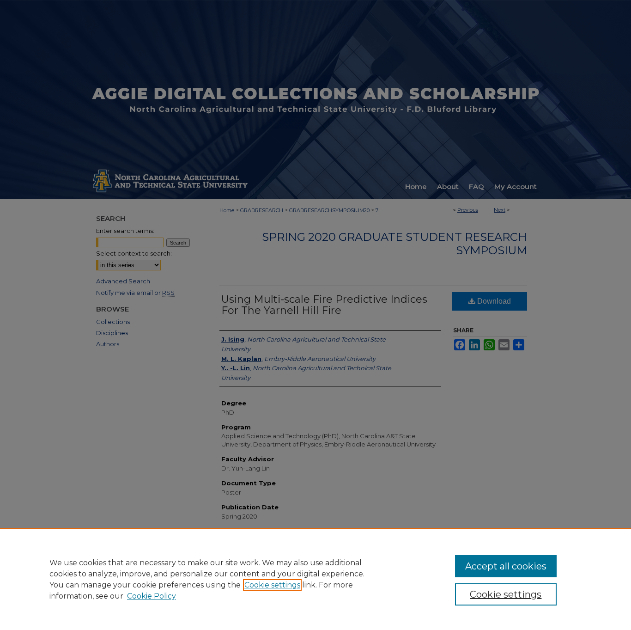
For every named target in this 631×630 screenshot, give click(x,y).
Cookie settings (272, 585)
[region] (315, 579)
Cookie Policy (151, 596)
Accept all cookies (505, 566)
